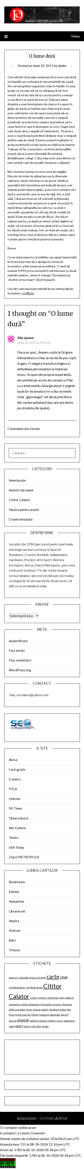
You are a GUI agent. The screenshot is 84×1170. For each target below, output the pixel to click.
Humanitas (16, 901)
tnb (33, 1026)
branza (33, 977)
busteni (42, 977)
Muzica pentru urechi (24, 510)
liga (69, 1009)
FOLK (13, 789)
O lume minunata (21, 519)
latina (63, 1009)
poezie (23, 1020)
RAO (12, 940)
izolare (44, 1009)
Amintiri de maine (21, 490)
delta (25, 1004)
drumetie (47, 1004)
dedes (62, 66)
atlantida (24, 977)
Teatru (13, 837)
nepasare (44, 1014)
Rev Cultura (17, 828)
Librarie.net (17, 911)
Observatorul (18, 818)
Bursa (13, 760)
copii (61, 997)
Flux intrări (17, 650)
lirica (11, 1014)
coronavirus (15, 1004)
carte (53, 976)
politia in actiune (39, 1020)
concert (42, 997)
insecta (36, 1009)
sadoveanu (69, 1020)
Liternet (14, 799)
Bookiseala (17, 882)
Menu (75, 36)
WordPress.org (20, 670)
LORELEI (28, 293)
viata (38, 1026)
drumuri (57, 1004)
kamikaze (54, 1009)
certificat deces (17, 987)
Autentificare (18, 641)
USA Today (16, 847)
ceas (64, 977)
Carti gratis (17, 769)
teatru (27, 1026)
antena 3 (14, 977)
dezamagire (34, 1004)
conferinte (53, 997)
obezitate (55, 1014)
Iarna (29, 1009)
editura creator (17, 1009)
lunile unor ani (23, 1014)
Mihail (34, 1014)
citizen (33, 997)
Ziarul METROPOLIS (24, 857)
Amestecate (17, 480)
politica (52, 1020)
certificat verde (34, 987)
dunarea (67, 1004)
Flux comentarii (20, 660)
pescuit (13, 1020)
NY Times (15, 808)
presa (59, 1020)
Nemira (14, 921)
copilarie (69, 997)
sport (19, 1026)
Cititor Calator (19, 500)
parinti (64, 1014)
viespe (45, 1026)
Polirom (14, 930)
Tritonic (14, 950)
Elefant (14, 892)
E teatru (14, 779)
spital (12, 1026)
